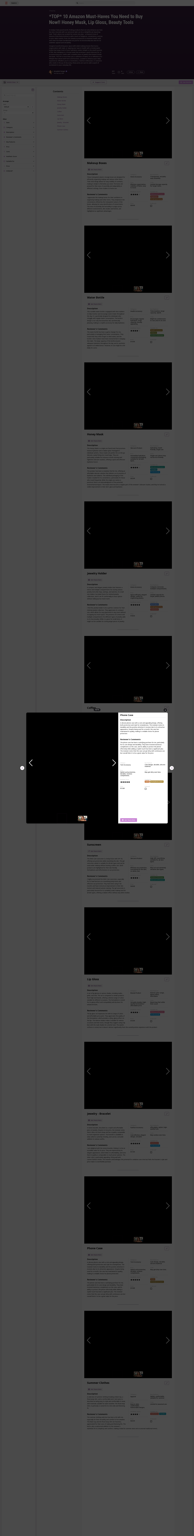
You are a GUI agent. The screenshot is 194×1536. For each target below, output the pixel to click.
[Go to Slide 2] (72, 818)
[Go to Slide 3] (82, 818)
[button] (72, 763)
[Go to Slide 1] (62, 818)
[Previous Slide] (30, 763)
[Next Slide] (114, 763)
